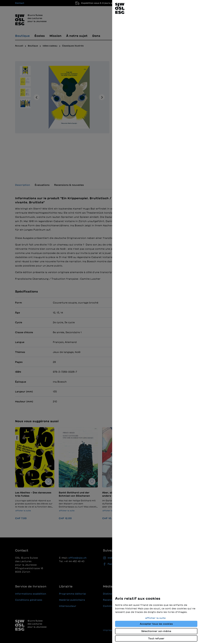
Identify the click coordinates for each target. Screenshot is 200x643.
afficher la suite (155, 618)
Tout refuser (156, 638)
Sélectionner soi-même (156, 631)
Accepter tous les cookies (156, 624)
